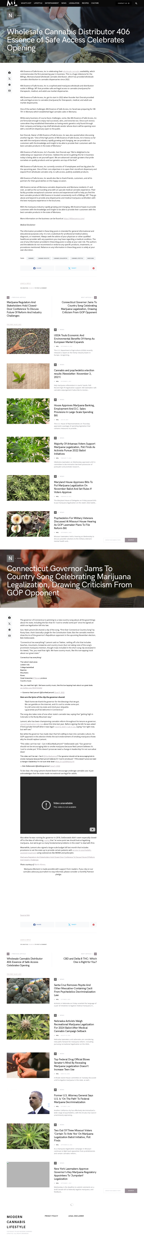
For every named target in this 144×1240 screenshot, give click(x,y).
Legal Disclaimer (76, 1216)
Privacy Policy (51, 1216)
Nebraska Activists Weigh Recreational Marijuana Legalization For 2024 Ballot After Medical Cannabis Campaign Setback (74, 1026)
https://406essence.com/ (73, 218)
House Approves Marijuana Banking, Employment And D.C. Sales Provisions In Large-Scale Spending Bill (74, 410)
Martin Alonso (39, 864)
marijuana (90, 258)
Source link (25, 915)
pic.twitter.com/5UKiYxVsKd (31, 688)
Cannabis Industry (43, 258)
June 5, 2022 (59, 693)
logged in (31, 288)
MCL (57, 346)
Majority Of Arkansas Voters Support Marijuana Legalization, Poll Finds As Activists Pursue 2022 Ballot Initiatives (74, 448)
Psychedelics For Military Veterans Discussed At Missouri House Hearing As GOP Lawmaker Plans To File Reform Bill (75, 523)
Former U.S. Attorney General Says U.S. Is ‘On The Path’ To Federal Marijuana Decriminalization (73, 1099)
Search (131, 540)
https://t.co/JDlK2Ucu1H (64, 762)
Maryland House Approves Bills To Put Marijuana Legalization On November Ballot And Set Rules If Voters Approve (73, 487)
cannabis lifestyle (77, 258)
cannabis (31, 258)
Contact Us (122, 3)
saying (47, 840)
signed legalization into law (31, 724)
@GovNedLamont (50, 756)
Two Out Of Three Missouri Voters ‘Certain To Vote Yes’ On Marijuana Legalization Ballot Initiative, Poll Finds (73, 1135)
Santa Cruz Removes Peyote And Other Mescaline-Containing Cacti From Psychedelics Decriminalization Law (74, 990)
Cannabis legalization (60, 258)
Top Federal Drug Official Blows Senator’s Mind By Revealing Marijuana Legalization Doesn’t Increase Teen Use (72, 1064)
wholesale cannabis (71, 71)
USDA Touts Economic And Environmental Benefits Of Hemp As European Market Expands (74, 339)
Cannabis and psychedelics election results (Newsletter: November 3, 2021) (74, 374)
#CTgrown (36, 678)
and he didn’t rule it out (65, 727)
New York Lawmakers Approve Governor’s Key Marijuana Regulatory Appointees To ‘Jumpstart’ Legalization (75, 1174)
